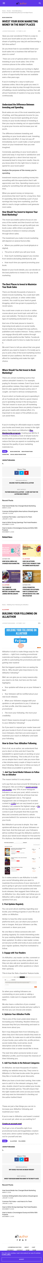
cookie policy (6, 1255)
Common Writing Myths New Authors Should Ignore (20, 511)
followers (21, 1141)
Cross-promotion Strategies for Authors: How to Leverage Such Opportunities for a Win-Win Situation (31, 592)
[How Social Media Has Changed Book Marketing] (11, 550)
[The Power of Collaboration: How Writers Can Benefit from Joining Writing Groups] (11, 576)
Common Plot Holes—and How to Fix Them (17, 517)
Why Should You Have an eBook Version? (21, 1170)
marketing (5, 454)
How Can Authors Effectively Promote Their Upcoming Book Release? (31, 564)
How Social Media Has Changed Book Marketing (19, 506)
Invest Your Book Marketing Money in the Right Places (21, 1179)
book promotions (27, 451)
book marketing (15, 451)
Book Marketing (7, 17)
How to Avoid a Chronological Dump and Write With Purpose (19, 529)
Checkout (10, 1250)
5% (38, 806)
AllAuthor (26, 558)
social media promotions (18, 454)
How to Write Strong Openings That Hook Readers (19, 522)
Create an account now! (12, 1123)
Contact (20, 1250)
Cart (33, 1247)
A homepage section (14, 1247)
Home (27, 1250)
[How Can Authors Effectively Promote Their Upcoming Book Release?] (32, 550)
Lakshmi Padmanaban (8, 31)
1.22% (13, 803)
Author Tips (6, 558)
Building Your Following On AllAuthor (21, 483)
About (26, 1247)
